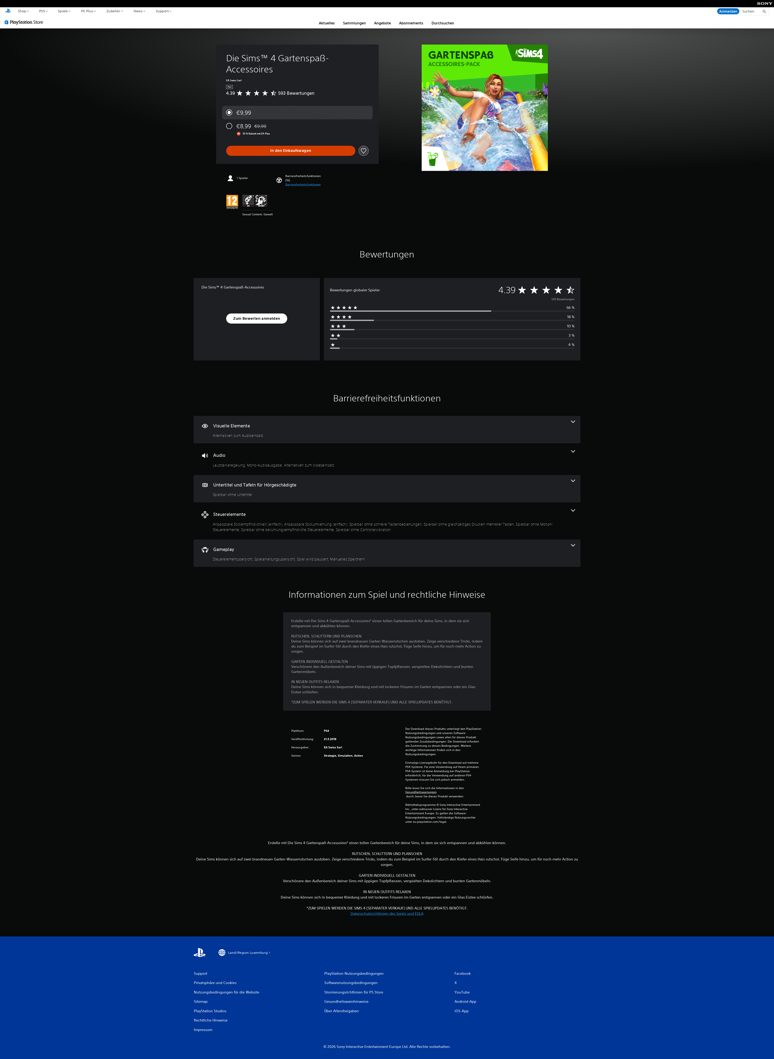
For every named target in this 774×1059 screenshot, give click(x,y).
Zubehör (113, 11)
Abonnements (411, 23)
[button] (303, 184)
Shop (22, 11)
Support (162, 11)
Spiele (63, 11)
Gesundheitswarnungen (421, 792)
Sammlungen (354, 23)
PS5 (42, 11)
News (138, 11)
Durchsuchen (443, 23)
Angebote (382, 23)
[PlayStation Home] (8, 11)
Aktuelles (327, 23)
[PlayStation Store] (25, 22)
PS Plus (87, 11)
